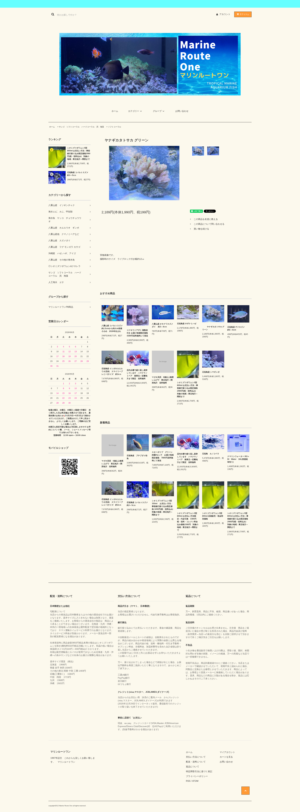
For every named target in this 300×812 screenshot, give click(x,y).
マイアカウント (227, 752)
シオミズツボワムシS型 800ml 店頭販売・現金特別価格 (213, 516)
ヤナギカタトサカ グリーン (213, 328)
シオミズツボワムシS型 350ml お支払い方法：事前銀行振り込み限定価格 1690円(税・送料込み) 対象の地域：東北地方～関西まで (163, 508)
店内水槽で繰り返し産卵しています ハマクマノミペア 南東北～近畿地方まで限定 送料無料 (137, 374)
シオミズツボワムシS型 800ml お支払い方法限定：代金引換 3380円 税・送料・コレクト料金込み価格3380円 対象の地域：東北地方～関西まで (188, 521)
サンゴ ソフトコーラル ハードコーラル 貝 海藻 (81, 127)
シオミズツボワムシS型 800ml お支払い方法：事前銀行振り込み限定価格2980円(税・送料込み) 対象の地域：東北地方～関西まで (78, 153)
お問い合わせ (181, 111)
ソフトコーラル (114, 127)
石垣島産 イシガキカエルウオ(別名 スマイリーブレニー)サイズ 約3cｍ (112, 371)
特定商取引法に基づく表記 (199, 771)
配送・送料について (196, 761)
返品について (192, 766)
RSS (188, 781)
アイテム (244, 14)
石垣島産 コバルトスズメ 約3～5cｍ (79, 173)
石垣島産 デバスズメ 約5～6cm (237, 328)
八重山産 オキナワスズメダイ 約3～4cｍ (162, 325)
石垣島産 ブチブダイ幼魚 (137, 456)
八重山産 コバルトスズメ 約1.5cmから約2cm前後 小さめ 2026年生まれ (113, 328)
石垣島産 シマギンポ (211, 372)
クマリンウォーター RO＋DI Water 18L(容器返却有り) (238, 459)
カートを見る (226, 757)
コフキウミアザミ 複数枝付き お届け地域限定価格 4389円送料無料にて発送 (138, 333)
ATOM (195, 781)
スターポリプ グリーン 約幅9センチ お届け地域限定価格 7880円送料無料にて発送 (163, 456)
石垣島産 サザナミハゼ (186, 324)
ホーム (115, 111)
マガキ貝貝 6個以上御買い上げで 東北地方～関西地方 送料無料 (163, 380)
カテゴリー (133, 111)
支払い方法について (196, 757)
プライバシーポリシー (197, 776)
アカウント (224, 14)
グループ (157, 111)
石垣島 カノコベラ (210, 454)
